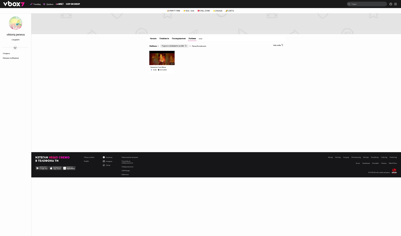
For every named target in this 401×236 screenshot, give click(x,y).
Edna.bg (366, 157)
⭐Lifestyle (217, 11)
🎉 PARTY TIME (173, 11)
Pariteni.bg (393, 157)
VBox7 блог (393, 163)
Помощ (383, 163)
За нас (358, 163)
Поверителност (127, 167)
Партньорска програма (130, 157)
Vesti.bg (338, 157)
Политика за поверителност (127, 162)
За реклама (366, 163)
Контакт (375, 163)
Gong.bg (346, 157)
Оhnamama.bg (356, 157)
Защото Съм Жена (158, 67)
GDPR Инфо (126, 170)
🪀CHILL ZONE (203, 11)
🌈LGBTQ (229, 11)
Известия (125, 174)
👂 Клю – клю (188, 11)
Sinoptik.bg (375, 157)
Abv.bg (330, 157)
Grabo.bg (384, 157)
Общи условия (89, 157)
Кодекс (86, 161)
